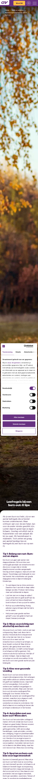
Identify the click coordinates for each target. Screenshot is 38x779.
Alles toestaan (19, 417)
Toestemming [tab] (7, 352)
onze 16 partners (14, 363)
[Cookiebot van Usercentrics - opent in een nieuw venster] (27, 346)
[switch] (33, 394)
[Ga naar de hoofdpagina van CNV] (4, 2)
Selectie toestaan (19, 424)
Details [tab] (18, 352)
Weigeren (19, 431)
